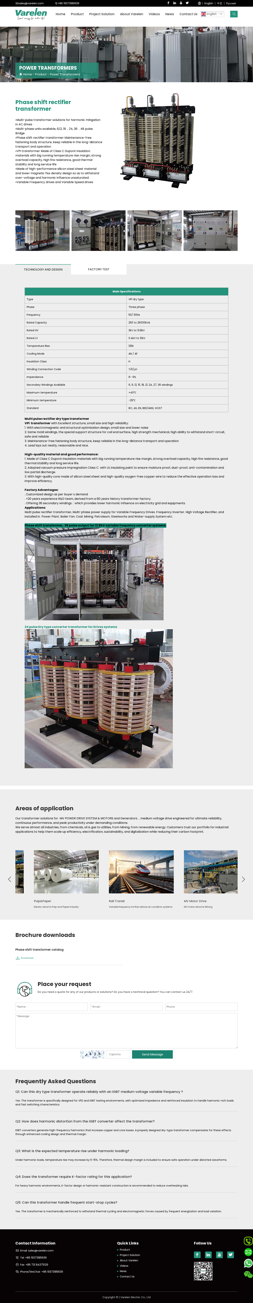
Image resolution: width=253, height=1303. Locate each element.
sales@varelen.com (31, 3)
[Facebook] (168, 3)
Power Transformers (65, 74)
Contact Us (188, 14)
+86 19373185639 (68, 3)
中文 (219, 3)
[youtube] (181, 3)
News (169, 14)
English (208, 3)
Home (60, 14)
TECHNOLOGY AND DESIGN (43, 269)
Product (77, 14)
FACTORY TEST (98, 269)
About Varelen (129, 1260)
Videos (154, 14)
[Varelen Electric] (31, 14)
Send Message (152, 1054)
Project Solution (101, 14)
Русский (231, 3)
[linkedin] (174, 3)
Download (27, 958)
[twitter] (187, 3)
